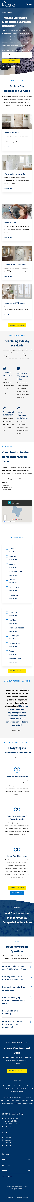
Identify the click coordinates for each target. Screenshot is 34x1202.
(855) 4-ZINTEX (15, 1124)
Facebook (8, 1137)
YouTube (8, 1145)
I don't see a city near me (10, 66)
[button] (27, 4)
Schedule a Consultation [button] (17, 325)
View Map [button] (17, 931)
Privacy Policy (10, 1197)
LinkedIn (8, 1143)
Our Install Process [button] (17, 893)
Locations (8, 1126)
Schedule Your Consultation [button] (17, 1071)
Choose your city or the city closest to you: (15, 50)
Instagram (8, 1140)
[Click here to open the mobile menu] (30, 4)
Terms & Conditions (22, 1197)
